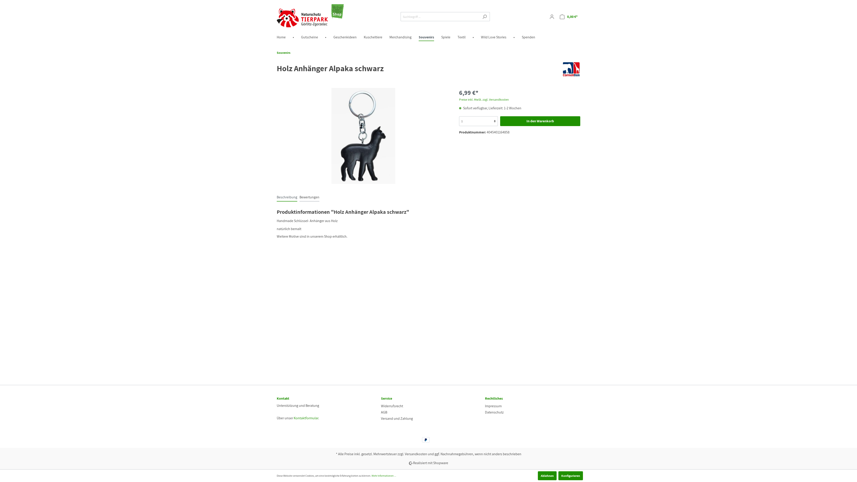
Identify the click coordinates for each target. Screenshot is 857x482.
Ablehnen (547, 476)
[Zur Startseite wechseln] (310, 15)
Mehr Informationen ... (384, 475)
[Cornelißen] (571, 69)
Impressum (493, 406)
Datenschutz (494, 412)
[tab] (287, 197)
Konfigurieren (570, 476)
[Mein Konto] (552, 16)
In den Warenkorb (540, 121)
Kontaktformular (306, 418)
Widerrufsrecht (392, 406)
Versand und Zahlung (397, 418)
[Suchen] (484, 16)
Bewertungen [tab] (309, 197)
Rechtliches (494, 398)
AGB (384, 412)
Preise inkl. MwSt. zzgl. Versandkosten (484, 100)
